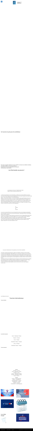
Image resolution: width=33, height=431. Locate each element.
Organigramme (3, 429)
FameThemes (30, 429)
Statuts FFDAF (8, 429)
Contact (13, 429)
